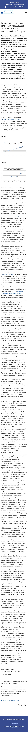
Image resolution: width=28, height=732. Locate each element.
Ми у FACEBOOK (14, 723)
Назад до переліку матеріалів (10, 700)
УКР (20, 7)
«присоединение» (19, 216)
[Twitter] (22, 705)
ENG (23, 7)
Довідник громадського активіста (15, 4)
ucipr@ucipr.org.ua (14, 727)
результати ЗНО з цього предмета (10, 119)
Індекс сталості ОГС (11, 7)
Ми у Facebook (15, 2)
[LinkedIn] (25, 705)
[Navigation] (26, 11)
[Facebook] (18, 705)
